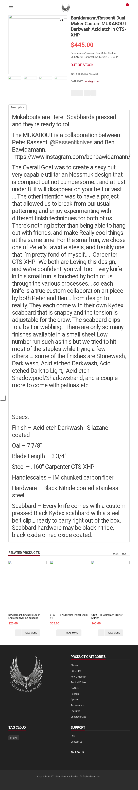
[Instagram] (77, 758)
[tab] (17, 107)
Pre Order (76, 671)
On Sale (75, 688)
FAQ (73, 736)
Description (17, 107)
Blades (74, 665)
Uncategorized (91, 81)
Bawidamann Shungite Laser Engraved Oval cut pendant (24, 616)
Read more (31, 632)
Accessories (77, 705)
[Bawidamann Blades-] (65, 7)
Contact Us (76, 741)
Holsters (75, 694)
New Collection (78, 676)
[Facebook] (72, 758)
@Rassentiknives (71, 142)
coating (14, 738)
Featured (75, 711)
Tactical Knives (78, 682)
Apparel (75, 699)
